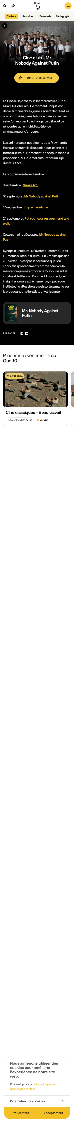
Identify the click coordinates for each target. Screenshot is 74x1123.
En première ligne (36, 207)
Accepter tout (53, 1113)
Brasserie (45, 16)
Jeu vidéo (28, 16)
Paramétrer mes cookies (27, 1101)
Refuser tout (20, 1113)
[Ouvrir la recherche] (5, 6)
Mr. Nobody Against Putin (40, 313)
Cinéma (11, 16)
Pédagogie (62, 16)
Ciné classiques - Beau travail (33, 412)
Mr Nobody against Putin (41, 196)
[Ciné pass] (13, 6)
